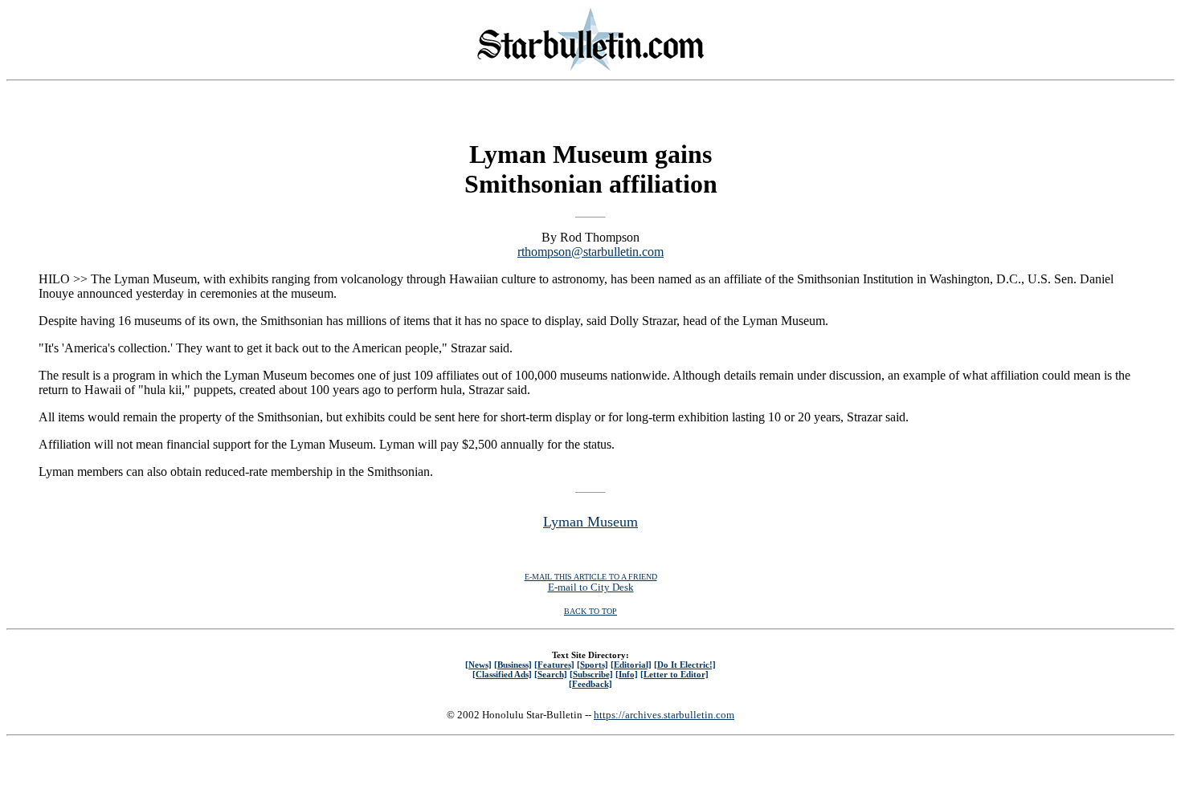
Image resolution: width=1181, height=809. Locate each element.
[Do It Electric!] (685, 664)
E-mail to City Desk (591, 587)
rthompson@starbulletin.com (590, 251)
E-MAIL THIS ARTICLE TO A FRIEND (591, 576)
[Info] (626, 674)
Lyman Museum (590, 522)
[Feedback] (590, 684)
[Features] (554, 664)
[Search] (550, 674)
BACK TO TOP (590, 611)
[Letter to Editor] (674, 674)
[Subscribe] (591, 674)
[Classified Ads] (502, 674)
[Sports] (592, 664)
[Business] (513, 664)
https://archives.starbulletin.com (664, 715)
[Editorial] (631, 664)
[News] (478, 664)
